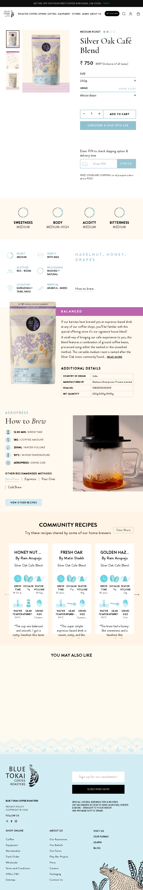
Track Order (13, 856)
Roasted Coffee (27, 14)
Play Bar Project (59, 856)
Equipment (64, 14)
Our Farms (56, 851)
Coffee (10, 839)
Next (136, 594)
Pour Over (48, 479)
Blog (97, 848)
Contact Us (56, 880)
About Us (95, 14)
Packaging (55, 874)
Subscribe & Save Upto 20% (108, 125)
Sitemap (10, 880)
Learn (85, 14)
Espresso (30, 479)
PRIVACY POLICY (15, 806)
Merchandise (13, 851)
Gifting (52, 14)
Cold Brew (14, 487)
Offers (42, 14)
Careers (54, 868)
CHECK (126, 163)
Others (76, 14)
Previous (7, 594)
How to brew (84, 288)
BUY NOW (22, 722)
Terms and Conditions (18, 868)
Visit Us (98, 831)
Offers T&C (12, 874)
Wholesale (12, 862)
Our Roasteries (58, 839)
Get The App (112, 13)
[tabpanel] (23, 219)
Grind (84, 88)
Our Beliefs (56, 845)
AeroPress (12, 479)
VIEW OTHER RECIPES (23, 502)
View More (123, 530)
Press (53, 862)
